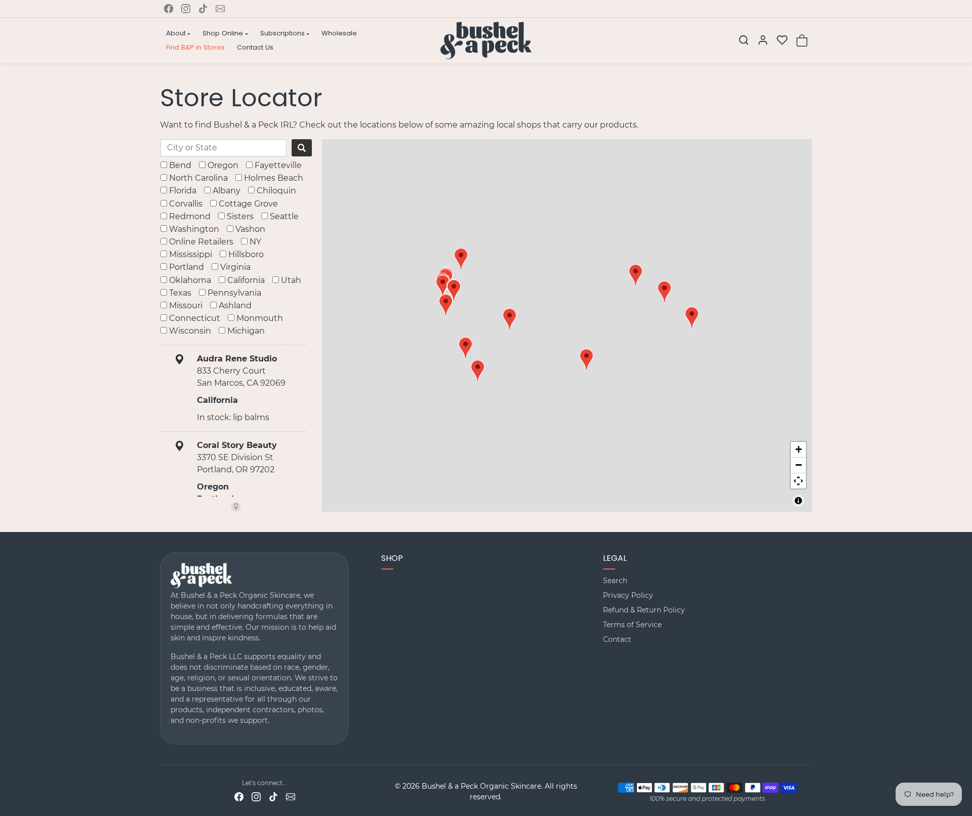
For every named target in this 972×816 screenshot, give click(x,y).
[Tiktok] (203, 8)
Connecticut (194, 318)
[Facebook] (168, 8)
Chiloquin (276, 190)
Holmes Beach (273, 178)
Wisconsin (190, 331)
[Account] (763, 40)
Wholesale (339, 33)
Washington (194, 229)
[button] (743, 40)
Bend (180, 165)
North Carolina (198, 178)
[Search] (302, 147)
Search (615, 580)
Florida (182, 190)
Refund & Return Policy (644, 610)
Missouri (185, 305)
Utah (291, 280)
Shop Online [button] (222, 33)
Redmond (190, 216)
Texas (180, 293)
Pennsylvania (234, 293)
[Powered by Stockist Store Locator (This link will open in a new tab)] (236, 507)
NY (255, 242)
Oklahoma (190, 280)
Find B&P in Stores (195, 47)
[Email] (220, 8)
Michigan (246, 331)
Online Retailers (201, 242)
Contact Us (255, 47)
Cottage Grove (248, 204)
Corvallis (185, 204)
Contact (617, 639)
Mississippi (190, 254)
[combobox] (223, 147)
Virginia (235, 267)
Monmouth (259, 318)
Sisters (240, 216)
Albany (226, 190)
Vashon (250, 229)
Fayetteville (278, 165)
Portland (186, 267)
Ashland (235, 305)
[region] (567, 325)
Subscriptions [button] (282, 33)
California (246, 280)
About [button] (176, 33)
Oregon (223, 165)
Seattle (284, 216)
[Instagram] (185, 8)
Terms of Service (632, 624)
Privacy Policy (628, 595)
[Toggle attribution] (798, 501)
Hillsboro (246, 254)
